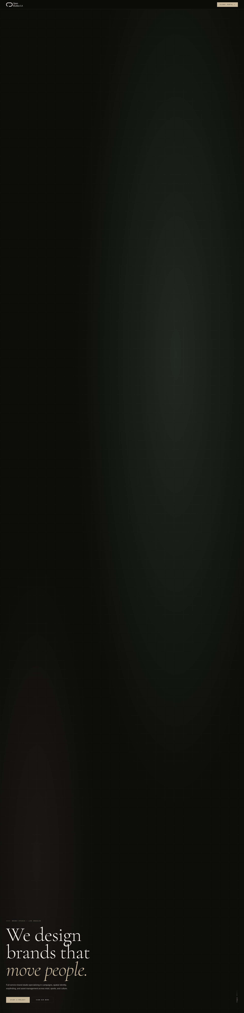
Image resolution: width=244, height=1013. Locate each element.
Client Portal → (227, 4)
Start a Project (18, 1000)
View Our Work (42, 1000)
